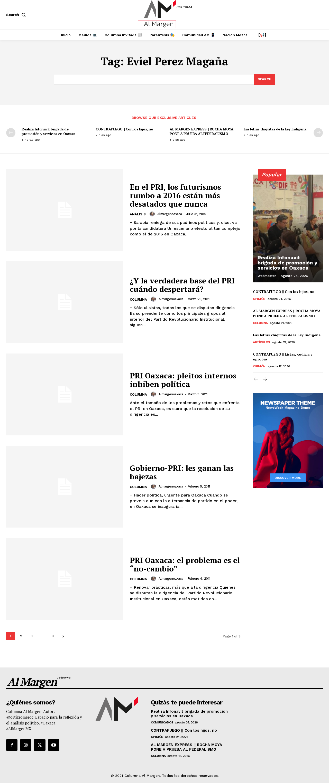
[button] (17, 14)
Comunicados (162, 722)
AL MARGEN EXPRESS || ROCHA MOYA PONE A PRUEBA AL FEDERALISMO (201, 131)
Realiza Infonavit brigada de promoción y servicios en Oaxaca (48, 131)
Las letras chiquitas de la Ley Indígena (275, 129)
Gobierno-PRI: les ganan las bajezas (182, 472)
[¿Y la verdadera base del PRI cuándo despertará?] (64, 302)
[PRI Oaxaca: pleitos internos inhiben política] (64, 394)
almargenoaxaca (169, 214)
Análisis (138, 214)
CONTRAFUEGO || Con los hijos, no (124, 129)
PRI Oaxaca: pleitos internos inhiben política (183, 379)
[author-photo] (153, 213)
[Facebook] (11, 745)
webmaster (267, 276)
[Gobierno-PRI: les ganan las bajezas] (64, 487)
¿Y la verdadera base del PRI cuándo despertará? (182, 284)
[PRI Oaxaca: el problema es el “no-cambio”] (64, 579)
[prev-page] (10, 132)
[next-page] (318, 132)
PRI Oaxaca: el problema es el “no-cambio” (185, 564)
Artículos (261, 342)
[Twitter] (39, 745)
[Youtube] (53, 745)
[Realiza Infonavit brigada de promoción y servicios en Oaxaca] (288, 228)
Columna (138, 299)
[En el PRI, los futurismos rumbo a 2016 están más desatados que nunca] (64, 210)
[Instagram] (25, 745)
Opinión (259, 299)
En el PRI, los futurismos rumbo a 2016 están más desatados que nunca (175, 195)
